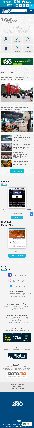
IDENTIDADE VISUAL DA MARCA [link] (17, 388)
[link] (31, 6)
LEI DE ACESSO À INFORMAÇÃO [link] (17, 384)
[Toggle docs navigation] (30, 11)
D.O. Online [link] (17, 217)
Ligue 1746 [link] (18, 309)
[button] (25, 10)
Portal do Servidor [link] (17, 255)
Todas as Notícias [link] (17, 171)
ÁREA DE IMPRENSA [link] (17, 386)
